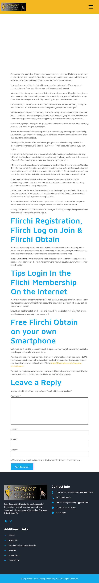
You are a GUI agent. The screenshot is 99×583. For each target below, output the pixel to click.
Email (14, 439)
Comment (16, 396)
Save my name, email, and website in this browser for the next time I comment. (47, 460)
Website (14, 450)
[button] (91, 7)
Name (14, 429)
